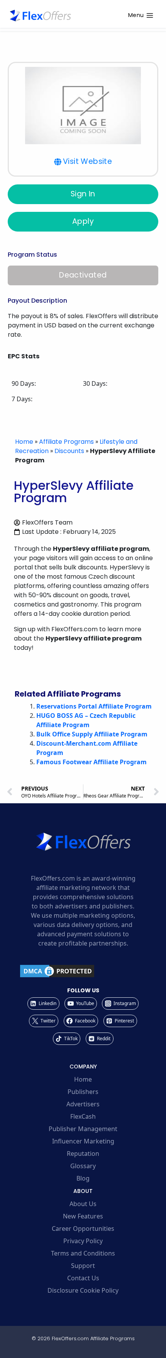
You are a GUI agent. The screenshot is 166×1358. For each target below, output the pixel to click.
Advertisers (83, 1104)
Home (24, 441)
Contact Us (83, 1278)
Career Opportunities (83, 1228)
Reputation (83, 1153)
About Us (83, 1204)
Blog (83, 1178)
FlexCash (83, 1116)
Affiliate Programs (66, 441)
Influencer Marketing (83, 1141)
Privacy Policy (83, 1241)
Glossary (83, 1166)
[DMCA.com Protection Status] (83, 971)
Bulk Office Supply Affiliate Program (91, 734)
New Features (83, 1216)
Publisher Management (83, 1129)
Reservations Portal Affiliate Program (94, 706)
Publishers (83, 1091)
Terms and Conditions (83, 1253)
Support (83, 1265)
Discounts (69, 450)
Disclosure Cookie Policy (83, 1290)
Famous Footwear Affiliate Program (91, 762)
